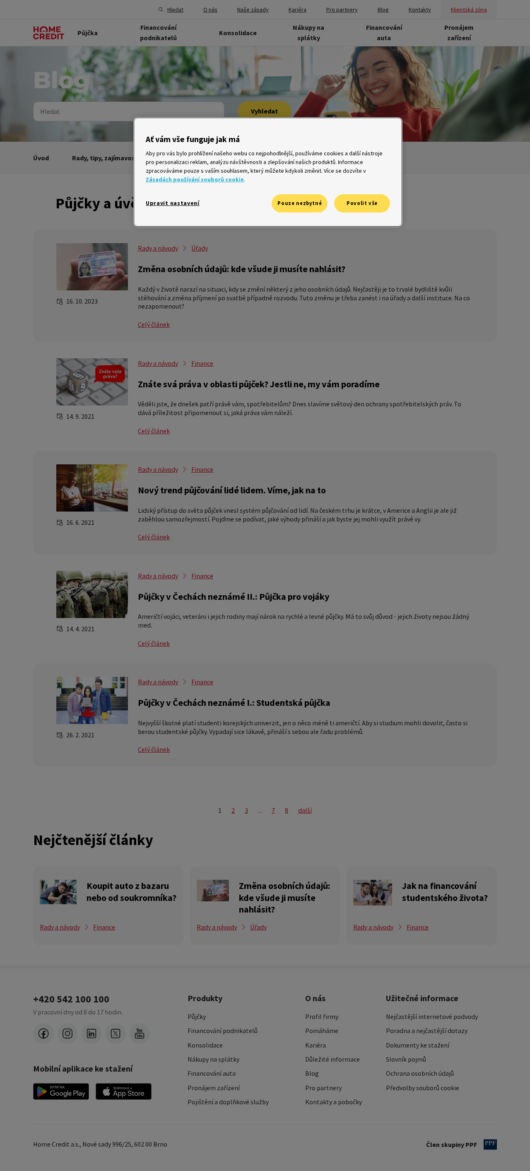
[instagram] (67, 1033)
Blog (312, 1073)
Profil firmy (321, 1016)
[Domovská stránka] (48, 32)
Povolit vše (362, 203)
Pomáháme (321, 1030)
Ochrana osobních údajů (420, 1073)
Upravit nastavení (173, 203)
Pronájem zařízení (214, 1087)
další (305, 810)
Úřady (199, 248)
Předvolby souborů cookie (422, 1087)
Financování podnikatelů (223, 1030)
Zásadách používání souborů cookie (195, 179)
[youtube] (139, 1033)
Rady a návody (158, 248)
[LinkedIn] (91, 1033)
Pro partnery (323, 1087)
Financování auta (212, 1073)
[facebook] (43, 1033)
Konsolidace (205, 1045)
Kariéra (315, 1045)
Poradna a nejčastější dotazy (426, 1030)
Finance (202, 363)
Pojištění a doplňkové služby (228, 1102)
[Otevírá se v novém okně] (61, 1091)
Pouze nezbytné (299, 203)
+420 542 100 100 (71, 999)
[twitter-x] (115, 1033)
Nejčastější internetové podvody (432, 1016)
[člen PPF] (490, 1144)
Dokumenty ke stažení (417, 1045)
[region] (267, 172)
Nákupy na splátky (213, 1059)
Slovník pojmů (406, 1059)
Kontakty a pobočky (333, 1102)
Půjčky (197, 1016)
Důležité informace (332, 1059)
